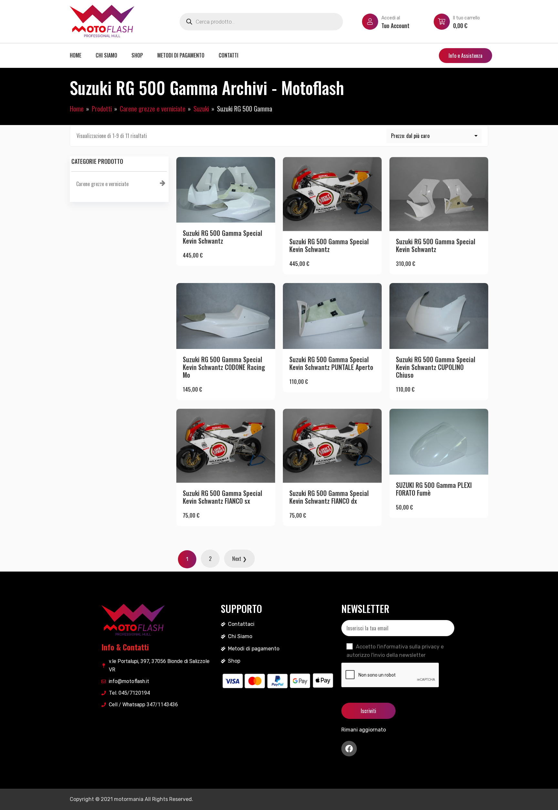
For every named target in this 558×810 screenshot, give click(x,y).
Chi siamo (106, 55)
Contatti (228, 55)
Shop (137, 55)
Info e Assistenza (465, 55)
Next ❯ (239, 559)
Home (75, 55)
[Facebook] (349, 748)
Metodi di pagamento (180, 55)
